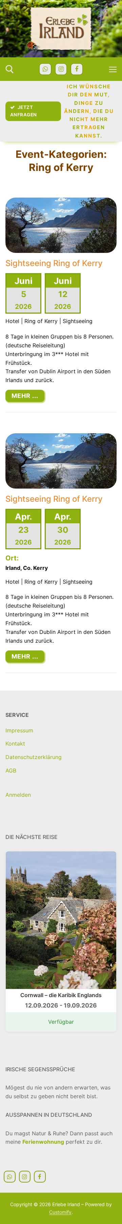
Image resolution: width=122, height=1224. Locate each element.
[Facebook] (76, 69)
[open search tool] (9, 69)
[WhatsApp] (45, 69)
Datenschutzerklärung (33, 757)
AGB (10, 770)
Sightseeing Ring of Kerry (54, 263)
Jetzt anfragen (23, 111)
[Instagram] (61, 69)
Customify (60, 1212)
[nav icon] (113, 69)
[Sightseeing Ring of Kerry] (61, 225)
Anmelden (18, 794)
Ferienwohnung (43, 1141)
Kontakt (15, 743)
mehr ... (25, 395)
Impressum (19, 730)
